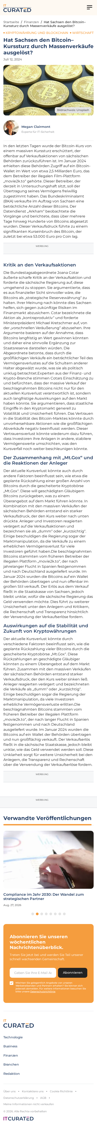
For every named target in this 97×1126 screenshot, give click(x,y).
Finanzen (31, 22)
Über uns (9, 1091)
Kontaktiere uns (33, 1091)
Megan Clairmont (35, 127)
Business (10, 1046)
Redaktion (11, 1074)
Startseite (11, 22)
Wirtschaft (83, 33)
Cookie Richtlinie (61, 1091)
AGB (43, 1097)
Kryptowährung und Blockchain (37, 33)
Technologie (13, 1037)
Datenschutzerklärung (18, 1097)
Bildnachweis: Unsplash (73, 110)
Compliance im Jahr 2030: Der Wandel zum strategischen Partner (43, 896)
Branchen (11, 1064)
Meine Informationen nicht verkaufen (28, 1104)
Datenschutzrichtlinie (42, 991)
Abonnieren (73, 973)
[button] (32, 914)
